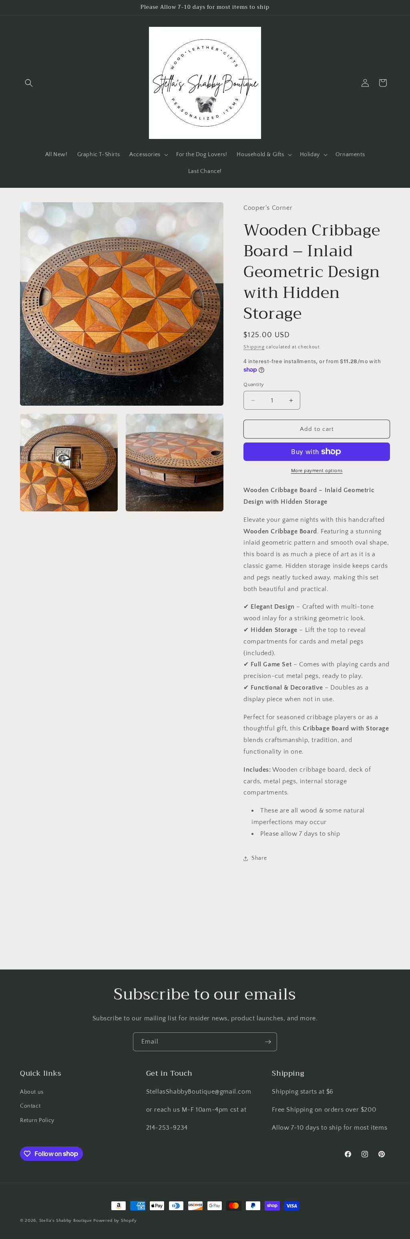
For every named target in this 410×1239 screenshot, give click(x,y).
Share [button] (259, 858)
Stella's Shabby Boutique (65, 1220)
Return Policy (37, 1120)
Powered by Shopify (115, 1220)
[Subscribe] (268, 1041)
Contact (30, 1106)
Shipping (254, 347)
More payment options (317, 470)
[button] (29, 83)
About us (32, 1092)
